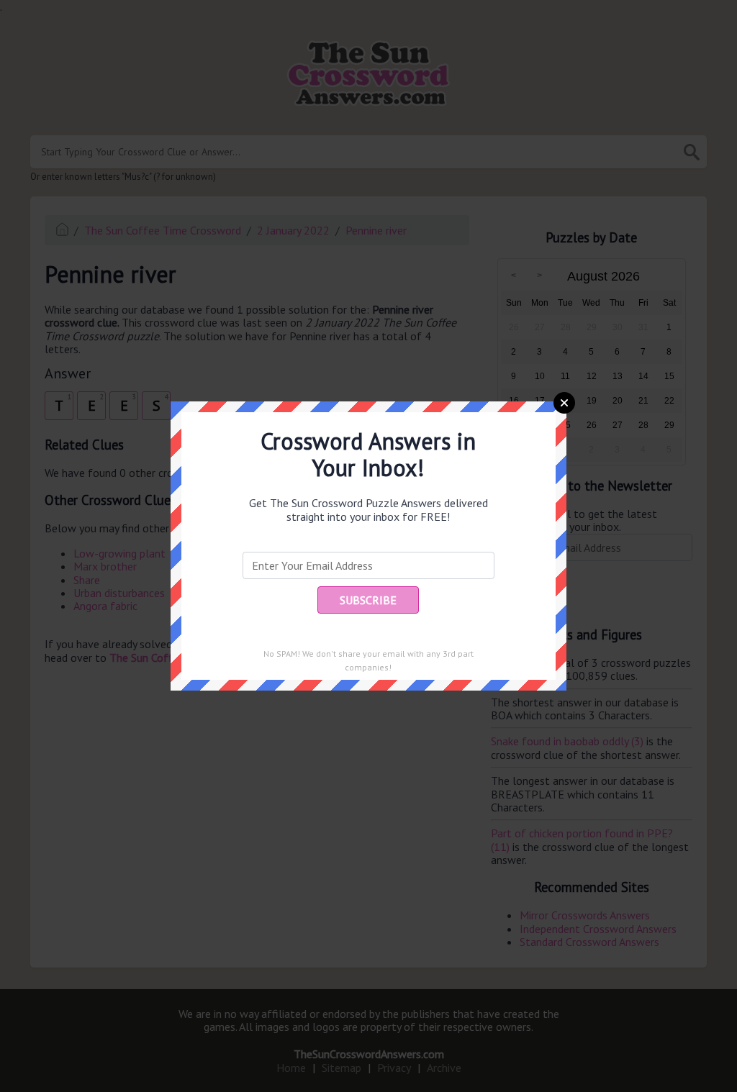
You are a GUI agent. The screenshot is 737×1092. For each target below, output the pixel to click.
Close (564, 403)
